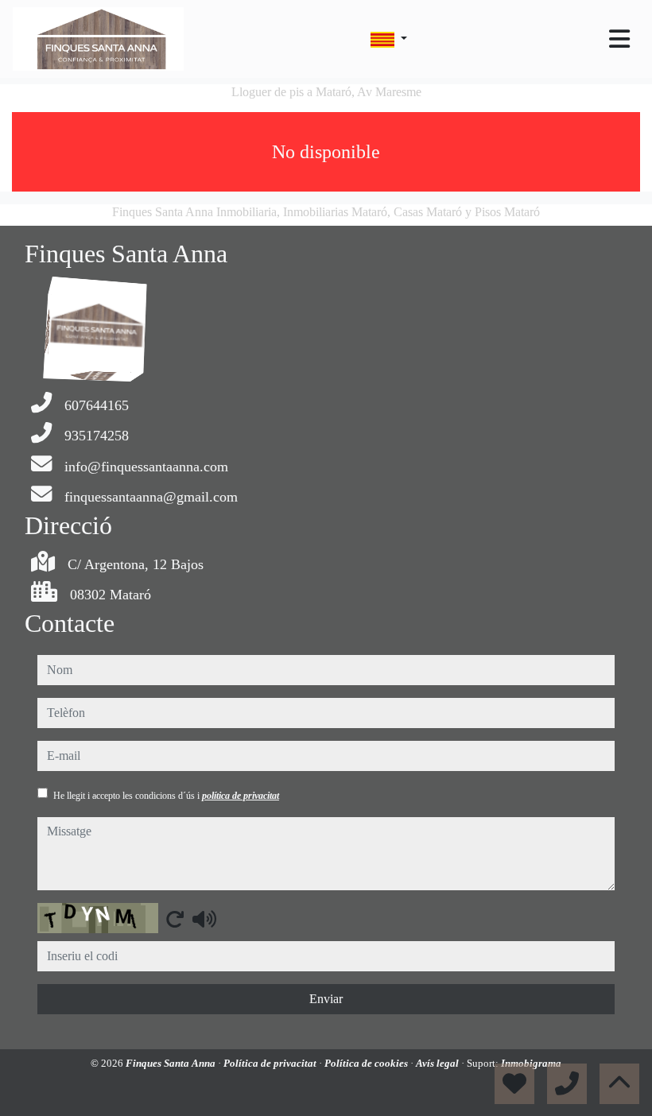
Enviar (326, 999)
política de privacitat (240, 795)
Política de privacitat (271, 1063)
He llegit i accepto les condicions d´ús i (166, 795)
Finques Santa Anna (172, 1063)
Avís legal (438, 1063)
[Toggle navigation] (619, 39)
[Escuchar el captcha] (204, 919)
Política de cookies (367, 1063)
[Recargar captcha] (175, 919)
